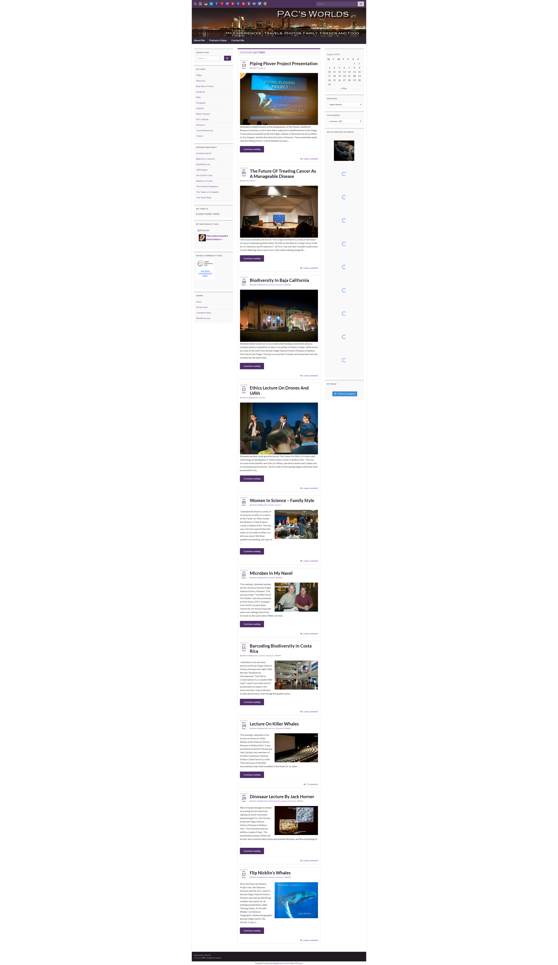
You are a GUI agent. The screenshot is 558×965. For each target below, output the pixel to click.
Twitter (199, 136)
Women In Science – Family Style (282, 500)
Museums (280, 285)
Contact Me (237, 40)
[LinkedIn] (238, 3)
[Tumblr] (249, 3)
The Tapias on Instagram (207, 192)
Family (270, 505)
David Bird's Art (203, 164)
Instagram (200, 103)
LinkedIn (200, 108)
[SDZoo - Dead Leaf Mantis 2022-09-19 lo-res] (344, 360)
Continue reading (252, 149)
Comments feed (203, 312)
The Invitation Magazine (207, 186)
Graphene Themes (214, 958)
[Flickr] (227, 3)
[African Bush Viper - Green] (344, 337)
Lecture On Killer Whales (274, 723)
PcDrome (298, 963)
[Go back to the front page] (279, 22)
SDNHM (288, 285)
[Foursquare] (259, 3)
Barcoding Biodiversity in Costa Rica (281, 648)
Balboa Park (263, 285)
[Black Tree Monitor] (344, 174)
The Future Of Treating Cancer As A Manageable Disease (283, 173)
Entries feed (201, 307)
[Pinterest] (232, 3)
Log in (199, 301)
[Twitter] (211, 3)
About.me (200, 80)
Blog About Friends (205, 86)
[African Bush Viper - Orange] (344, 313)
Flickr (198, 97)
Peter (254, 68)
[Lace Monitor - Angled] (344, 197)
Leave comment (311, 159)
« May (343, 88)
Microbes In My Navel (271, 573)
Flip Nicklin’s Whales (270, 872)
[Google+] (222, 3)
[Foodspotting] (265, 3)
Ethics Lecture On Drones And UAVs (279, 390)
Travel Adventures (204, 130)
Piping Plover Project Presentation (284, 63)
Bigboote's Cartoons (205, 159)
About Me (199, 40)
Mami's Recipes (203, 114)
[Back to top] (551, 958)
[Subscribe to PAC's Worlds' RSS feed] (195, 3)
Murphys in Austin (204, 181)
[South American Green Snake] (344, 267)
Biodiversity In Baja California (279, 280)
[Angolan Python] (344, 290)
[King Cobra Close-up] (344, 244)
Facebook (200, 91)
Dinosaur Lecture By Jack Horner (282, 796)
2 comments (312, 784)
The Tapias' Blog (203, 197)
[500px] (254, 3)
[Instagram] (206, 3)
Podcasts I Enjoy (218, 40)
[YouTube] (243, 3)
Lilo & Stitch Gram (204, 175)
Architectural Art (204, 153)
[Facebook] (216, 3)
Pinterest (200, 125)
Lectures (262, 68)
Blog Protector (284, 963)
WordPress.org (203, 318)
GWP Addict (202, 170)
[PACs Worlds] (200, 3)
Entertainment (274, 801)
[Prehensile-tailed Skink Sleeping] (344, 151)
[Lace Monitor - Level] (344, 220)
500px (199, 75)
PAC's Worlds (202, 119)
